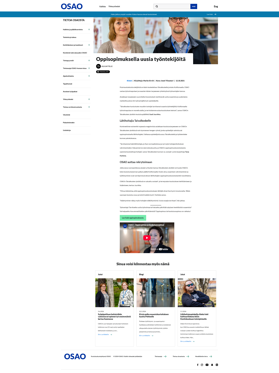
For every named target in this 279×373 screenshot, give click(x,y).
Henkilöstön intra (201, 356)
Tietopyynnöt (68, 60)
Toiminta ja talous (69, 37)
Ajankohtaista (68, 76)
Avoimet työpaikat (70, 91)
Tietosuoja (158, 356)
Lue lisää (210, 14)
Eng (216, 6)
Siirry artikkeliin (103, 334)
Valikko (102, 6)
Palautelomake (69, 122)
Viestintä (66, 115)
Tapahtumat (67, 84)
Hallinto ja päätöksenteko (73, 29)
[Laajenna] (89, 29)
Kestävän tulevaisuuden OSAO (75, 53)
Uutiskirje (67, 130)
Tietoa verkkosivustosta (72, 107)
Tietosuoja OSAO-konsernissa (74, 68)
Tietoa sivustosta (179, 356)
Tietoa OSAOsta (74, 20)
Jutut (130, 81)
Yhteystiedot (68, 99)
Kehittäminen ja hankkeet (73, 45)
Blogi (141, 274)
